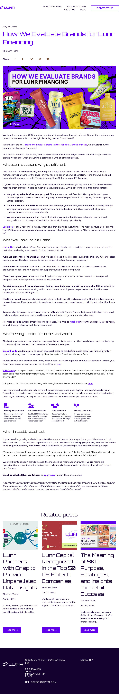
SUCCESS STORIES (76, 6)
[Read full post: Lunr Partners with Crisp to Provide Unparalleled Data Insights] (20, 535)
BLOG (83, 9)
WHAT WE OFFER (52, 6)
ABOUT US (69, 9)
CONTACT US (105, 8)
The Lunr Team (10, 50)
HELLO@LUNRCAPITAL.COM (40, 682)
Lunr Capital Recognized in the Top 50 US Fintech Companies (59, 568)
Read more (12, 629)
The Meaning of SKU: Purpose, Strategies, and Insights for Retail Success (97, 574)
